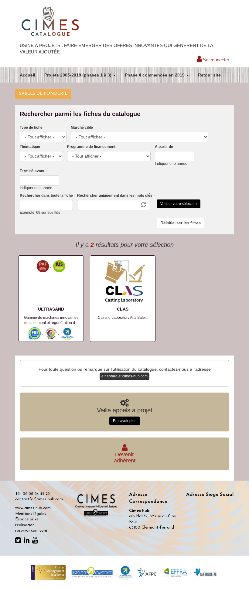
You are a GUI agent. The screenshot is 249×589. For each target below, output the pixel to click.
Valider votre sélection (178, 204)
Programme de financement (91, 147)
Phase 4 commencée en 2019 (155, 75)
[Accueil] (50, 22)
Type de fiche (31, 127)
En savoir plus (124, 421)
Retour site (209, 75)
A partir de (164, 147)
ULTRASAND (51, 309)
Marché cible (82, 127)
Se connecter (215, 59)
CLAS (122, 309)
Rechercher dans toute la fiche (46, 195)
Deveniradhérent (124, 457)
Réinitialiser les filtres (180, 222)
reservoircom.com (31, 531)
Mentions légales (30, 514)
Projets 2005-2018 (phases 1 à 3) (78, 75)
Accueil (27, 75)
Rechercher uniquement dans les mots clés (114, 195)
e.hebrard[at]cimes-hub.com (124, 376)
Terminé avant (32, 171)
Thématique (30, 147)
